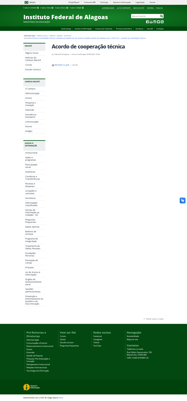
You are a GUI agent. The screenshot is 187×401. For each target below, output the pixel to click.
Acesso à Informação (83, 29)
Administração (32, 340)
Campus (52, 36)
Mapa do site (138, 8)
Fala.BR (150, 29)
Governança (66, 29)
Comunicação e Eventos (36, 343)
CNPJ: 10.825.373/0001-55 (137, 358)
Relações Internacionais (36, 367)
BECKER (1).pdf (62, 65)
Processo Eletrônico (124, 29)
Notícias (67, 36)
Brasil (33, 2)
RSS (162, 21)
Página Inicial (42, 36)
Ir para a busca (61, 8)
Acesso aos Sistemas (103, 29)
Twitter (158, 21)
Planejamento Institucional (38, 364)
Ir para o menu (46, 8)
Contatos (160, 29)
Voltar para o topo (155, 318)
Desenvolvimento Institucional (39, 346)
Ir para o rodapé (76, 8)
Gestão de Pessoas (34, 355)
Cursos (63, 336)
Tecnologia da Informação (37, 371)
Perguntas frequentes (69, 346)
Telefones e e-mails (135, 349)
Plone (61, 397)
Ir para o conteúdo (30, 8)
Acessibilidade (108, 8)
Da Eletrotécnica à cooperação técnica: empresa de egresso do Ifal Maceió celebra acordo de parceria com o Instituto (71, 38)
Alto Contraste (124, 8)
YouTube (151, 21)
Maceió (59, 36)
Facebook (147, 21)
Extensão (30, 352)
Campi (62, 339)
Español (150, 8)
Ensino (29, 349)
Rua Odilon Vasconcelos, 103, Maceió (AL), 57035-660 (139, 353)
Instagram (154, 21)
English (159, 8)
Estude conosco (67, 342)
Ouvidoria (139, 29)
